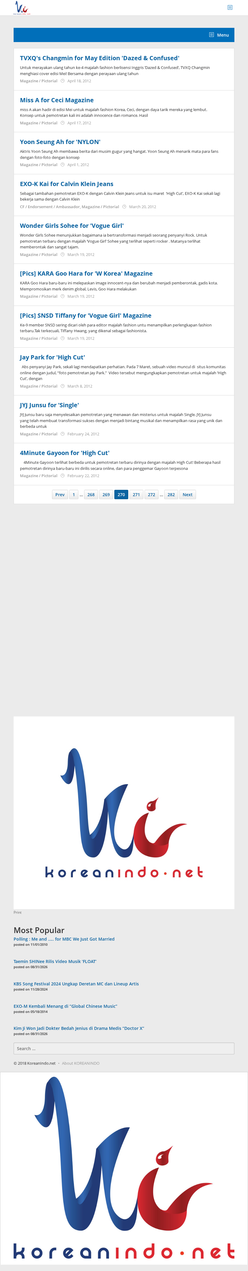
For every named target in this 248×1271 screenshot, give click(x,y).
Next (188, 494)
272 (151, 494)
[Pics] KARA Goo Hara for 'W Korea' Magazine (86, 273)
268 (91, 494)
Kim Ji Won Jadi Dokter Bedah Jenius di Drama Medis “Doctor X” (79, 1028)
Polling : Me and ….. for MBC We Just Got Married (64, 939)
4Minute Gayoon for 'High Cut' (64, 453)
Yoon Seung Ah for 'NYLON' (60, 142)
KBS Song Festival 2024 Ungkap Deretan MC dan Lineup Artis (76, 984)
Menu (222, 35)
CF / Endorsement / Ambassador (50, 206)
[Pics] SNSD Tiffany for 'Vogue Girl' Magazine (86, 315)
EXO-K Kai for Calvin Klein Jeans (66, 184)
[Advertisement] (59, 613)
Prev (60, 494)
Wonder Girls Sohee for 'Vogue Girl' (72, 225)
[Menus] (232, 7)
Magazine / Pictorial (38, 81)
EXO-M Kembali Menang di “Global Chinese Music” (65, 1006)
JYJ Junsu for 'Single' (49, 405)
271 (136, 494)
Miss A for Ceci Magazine (57, 100)
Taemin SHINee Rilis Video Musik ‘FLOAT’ (55, 961)
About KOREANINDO (81, 1063)
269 (106, 494)
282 (171, 494)
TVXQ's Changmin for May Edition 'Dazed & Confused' (99, 58)
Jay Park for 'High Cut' (52, 357)
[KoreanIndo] (22, 7)
